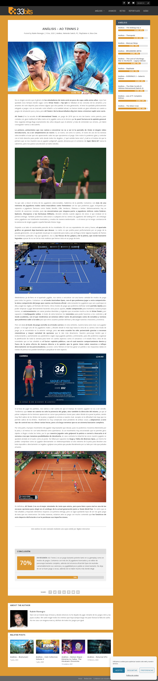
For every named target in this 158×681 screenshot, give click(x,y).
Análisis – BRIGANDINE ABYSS (129, 51)
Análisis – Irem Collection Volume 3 (47, 658)
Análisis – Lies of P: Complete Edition (130, 97)
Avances (112, 11)
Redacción (88, 678)
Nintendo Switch (69, 33)
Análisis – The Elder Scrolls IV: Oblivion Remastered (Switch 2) (130, 87)
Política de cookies (132, 675)
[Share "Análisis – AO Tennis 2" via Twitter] (55, 592)
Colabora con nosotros (102, 678)
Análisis (98, 11)
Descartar (132, 670)
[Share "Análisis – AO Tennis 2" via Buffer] (68, 592)
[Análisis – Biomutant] (22, 647)
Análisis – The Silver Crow (128, 106)
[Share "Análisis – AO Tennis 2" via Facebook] (50, 592)
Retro (122, 11)
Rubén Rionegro (38, 33)
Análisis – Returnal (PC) (97, 657)
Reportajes (134, 11)
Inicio (80, 678)
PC (77, 33)
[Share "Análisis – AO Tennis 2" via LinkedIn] (64, 592)
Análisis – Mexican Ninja (128, 43)
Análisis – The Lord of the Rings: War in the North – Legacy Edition (132, 60)
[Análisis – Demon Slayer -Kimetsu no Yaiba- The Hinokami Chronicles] (73, 647)
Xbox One (93, 33)
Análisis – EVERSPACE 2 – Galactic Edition (131, 77)
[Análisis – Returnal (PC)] (99, 647)
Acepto (118, 670)
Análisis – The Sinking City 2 (129, 28)
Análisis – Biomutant (19, 657)
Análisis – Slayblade (126, 68)
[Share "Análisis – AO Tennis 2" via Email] (73, 592)
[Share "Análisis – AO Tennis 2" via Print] (78, 592)
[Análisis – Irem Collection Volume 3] (47, 647)
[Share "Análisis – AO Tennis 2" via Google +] (59, 592)
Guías (145, 11)
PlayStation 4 (84, 33)
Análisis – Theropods (126, 35)
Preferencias (147, 670)
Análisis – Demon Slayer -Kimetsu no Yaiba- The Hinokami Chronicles (73, 659)
